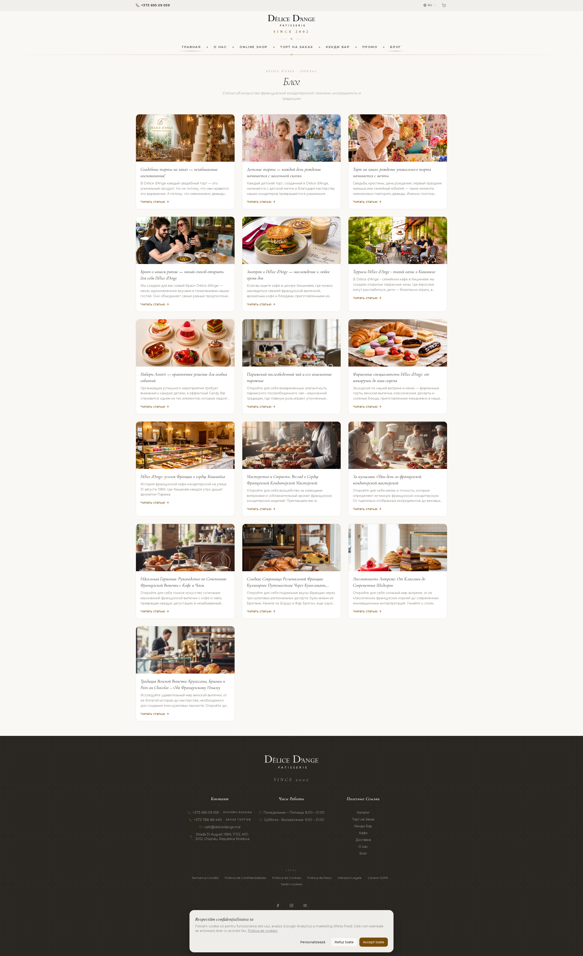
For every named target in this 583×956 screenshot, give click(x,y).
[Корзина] (443, 5)
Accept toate (373, 942)
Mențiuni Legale (350, 878)
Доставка (363, 840)
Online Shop (254, 47)
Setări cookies (291, 884)
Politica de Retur (319, 878)
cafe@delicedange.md (222, 827)
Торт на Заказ (296, 47)
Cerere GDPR (378, 878)
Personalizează (312, 942)
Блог (395, 47)
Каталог (363, 812)
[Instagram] (291, 905)
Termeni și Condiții (205, 878)
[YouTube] (305, 905)
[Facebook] (277, 905)
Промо (369, 47)
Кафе (363, 833)
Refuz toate (344, 942)
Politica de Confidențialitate (245, 878)
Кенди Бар (338, 47)
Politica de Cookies (286, 878)
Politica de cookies (262, 931)
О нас (220, 47)
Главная (191, 47)
